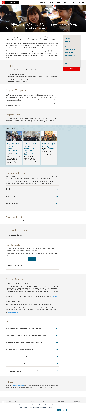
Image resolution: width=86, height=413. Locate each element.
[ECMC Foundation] (32, 401)
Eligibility (67, 41)
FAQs (66, 60)
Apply (51, 2)
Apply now (71, 68)
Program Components (70, 44)
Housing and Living (70, 49)
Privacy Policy (34, 405)
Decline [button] (64, 410)
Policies (67, 63)
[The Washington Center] (10, 2)
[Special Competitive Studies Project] (46, 401)
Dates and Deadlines (70, 55)
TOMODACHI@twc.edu (29, 255)
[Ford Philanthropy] (77, 401)
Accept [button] (59, 410)
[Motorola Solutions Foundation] (18, 401)
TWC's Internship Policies (18, 385)
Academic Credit (69, 52)
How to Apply (68, 58)
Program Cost (68, 46)
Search (72, 2)
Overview (67, 38)
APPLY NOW (32, 258)
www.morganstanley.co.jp (14, 312)
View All (20, 128)
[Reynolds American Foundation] (61, 401)
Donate (65, 2)
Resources (58, 2)
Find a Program (43, 2)
